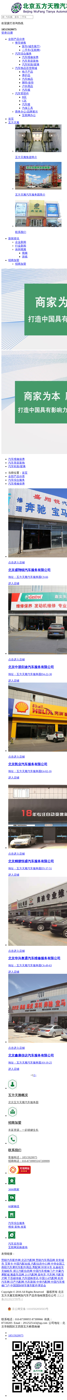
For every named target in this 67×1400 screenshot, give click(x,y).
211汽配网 (31, 1274)
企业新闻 (20, 242)
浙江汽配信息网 (23, 1270)
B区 (24, 97)
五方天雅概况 (18, 1095)
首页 (11, 118)
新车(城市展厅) (31, 46)
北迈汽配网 (28, 1260)
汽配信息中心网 (41, 1263)
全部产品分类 (16, 39)
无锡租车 (7, 1270)
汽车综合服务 (23, 53)
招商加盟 (13, 260)
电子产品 (27, 71)
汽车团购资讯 (30, 1278)
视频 (24, 253)
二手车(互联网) (31, 50)
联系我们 (14, 1150)
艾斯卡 (9, 1263)
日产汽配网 (17, 1281)
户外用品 (27, 86)
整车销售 (20, 42)
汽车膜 (26, 89)
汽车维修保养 (30, 57)
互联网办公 (29, 115)
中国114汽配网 (48, 1278)
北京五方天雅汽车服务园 (23, 1102)
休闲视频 (20, 249)
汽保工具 (27, 108)
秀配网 (36, 1267)
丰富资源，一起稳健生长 (23, 1129)
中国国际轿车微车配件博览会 (28, 1285)
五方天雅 (13, 122)
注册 (10, 32)
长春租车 (58, 1267)
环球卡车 (47, 1267)
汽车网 (51, 1274)
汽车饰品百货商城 (26, 68)
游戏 (24, 256)
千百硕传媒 (15, 1278)
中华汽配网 (43, 1281)
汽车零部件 (22, 93)
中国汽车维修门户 (44, 1270)
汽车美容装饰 (30, 60)
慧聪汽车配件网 (11, 1260)
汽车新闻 (30, 1281)
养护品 (26, 75)
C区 (24, 100)
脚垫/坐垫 (28, 82)
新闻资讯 (13, 238)
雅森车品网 (17, 1274)
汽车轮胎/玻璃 (30, 64)
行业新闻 (20, 245)
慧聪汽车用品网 (46, 1260)
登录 (4, 32)
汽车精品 (27, 79)
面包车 (42, 1274)
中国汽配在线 (22, 1263)
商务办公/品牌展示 (26, 111)
